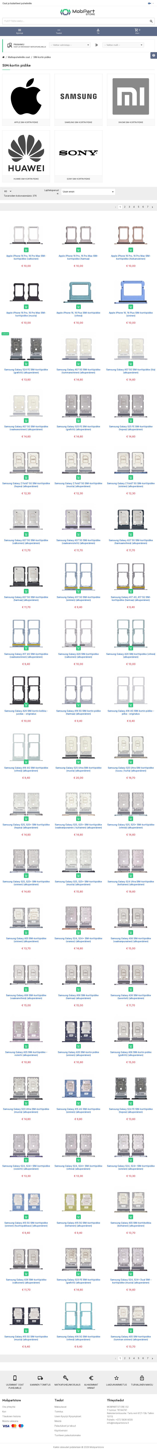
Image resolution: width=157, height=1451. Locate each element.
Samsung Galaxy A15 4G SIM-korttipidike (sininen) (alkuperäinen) (78, 1110)
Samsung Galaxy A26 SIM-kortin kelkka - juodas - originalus (26, 712)
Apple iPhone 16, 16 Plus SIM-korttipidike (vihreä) (78, 314)
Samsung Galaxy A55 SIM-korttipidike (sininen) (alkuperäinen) (26, 939)
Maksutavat (60, 1406)
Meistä (58, 1421)
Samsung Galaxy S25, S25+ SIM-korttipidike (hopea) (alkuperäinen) (26, 826)
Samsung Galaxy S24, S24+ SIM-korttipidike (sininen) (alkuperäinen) (131, 1167)
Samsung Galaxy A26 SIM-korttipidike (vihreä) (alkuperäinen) (130, 655)
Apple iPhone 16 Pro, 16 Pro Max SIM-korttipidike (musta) (26, 314)
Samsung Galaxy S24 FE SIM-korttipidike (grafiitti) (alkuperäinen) (26, 371)
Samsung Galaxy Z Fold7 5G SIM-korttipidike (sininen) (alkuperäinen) (131, 484)
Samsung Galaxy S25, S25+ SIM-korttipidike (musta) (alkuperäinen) (78, 883)
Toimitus (59, 1411)
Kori (4, 1411)
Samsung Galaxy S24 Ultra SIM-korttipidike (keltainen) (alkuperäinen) (131, 883)
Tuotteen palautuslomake (68, 1435)
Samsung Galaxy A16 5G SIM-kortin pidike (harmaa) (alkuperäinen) (78, 712)
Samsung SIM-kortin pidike (78, 122)
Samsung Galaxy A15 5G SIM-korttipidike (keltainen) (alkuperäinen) (78, 1224)
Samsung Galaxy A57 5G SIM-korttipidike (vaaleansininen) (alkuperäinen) (26, 428)
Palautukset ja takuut (65, 1425)
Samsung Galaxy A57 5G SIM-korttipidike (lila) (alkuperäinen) (130, 371)
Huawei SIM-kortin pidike (26, 179)
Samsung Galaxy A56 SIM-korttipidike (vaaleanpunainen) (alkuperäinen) (131, 939)
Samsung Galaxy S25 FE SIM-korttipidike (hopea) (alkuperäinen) (131, 428)
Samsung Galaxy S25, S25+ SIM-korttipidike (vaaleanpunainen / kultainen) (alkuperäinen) (78, 826)
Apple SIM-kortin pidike (26, 122)
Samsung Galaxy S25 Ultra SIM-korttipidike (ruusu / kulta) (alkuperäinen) (131, 769)
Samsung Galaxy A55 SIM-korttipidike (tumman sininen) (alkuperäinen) (131, 1338)
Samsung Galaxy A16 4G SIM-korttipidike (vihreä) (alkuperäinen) (26, 769)
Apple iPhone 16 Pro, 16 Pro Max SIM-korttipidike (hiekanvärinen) (131, 257)
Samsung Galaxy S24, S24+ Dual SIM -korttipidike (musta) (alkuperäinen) (130, 1281)
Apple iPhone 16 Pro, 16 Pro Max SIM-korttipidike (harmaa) (78, 257)
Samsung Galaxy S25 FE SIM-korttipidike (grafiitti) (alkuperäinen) (78, 428)
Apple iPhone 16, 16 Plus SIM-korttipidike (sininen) (131, 314)
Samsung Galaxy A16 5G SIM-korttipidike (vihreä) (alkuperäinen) (78, 1338)
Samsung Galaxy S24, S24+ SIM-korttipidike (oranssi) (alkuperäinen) (78, 939)
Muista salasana (10, 1421)
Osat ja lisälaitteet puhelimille (17, 3)
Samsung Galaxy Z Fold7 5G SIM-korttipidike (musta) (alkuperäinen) (78, 484)
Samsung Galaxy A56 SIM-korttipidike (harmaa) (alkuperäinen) (78, 996)
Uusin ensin (89, 192)
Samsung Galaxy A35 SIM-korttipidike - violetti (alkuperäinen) (26, 1053)
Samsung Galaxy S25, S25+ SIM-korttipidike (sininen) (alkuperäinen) (26, 883)
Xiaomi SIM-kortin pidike (131, 122)
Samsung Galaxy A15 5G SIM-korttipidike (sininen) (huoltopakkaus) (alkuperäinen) (26, 1224)
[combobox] (70, 45)
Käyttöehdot (61, 1430)
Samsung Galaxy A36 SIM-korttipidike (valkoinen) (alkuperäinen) (26, 1281)
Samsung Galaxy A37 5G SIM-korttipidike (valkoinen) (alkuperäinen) (26, 541)
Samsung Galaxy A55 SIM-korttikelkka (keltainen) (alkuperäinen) (131, 1224)
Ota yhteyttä (8, 1406)
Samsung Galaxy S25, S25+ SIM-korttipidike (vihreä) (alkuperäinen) (130, 826)
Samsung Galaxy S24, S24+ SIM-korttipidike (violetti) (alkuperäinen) (26, 1167)
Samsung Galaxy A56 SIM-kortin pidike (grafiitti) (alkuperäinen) (130, 1053)
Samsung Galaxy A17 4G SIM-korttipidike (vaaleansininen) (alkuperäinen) (26, 655)
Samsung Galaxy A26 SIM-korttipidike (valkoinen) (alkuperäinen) (78, 655)
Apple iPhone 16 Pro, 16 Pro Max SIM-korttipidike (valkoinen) (26, 257)
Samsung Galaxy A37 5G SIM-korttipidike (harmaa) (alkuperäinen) (26, 598)
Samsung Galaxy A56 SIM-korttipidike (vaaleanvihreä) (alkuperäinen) (26, 996)
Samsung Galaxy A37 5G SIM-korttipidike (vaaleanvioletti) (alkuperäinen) (78, 541)
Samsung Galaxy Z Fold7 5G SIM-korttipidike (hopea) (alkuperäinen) (26, 484)
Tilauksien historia (11, 1416)
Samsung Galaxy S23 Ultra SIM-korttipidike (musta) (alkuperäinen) (26, 1110)
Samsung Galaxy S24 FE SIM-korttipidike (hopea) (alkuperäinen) (131, 1110)
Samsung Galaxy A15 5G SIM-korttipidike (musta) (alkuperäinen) (26, 1338)
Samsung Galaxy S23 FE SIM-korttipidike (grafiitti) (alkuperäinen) (78, 1281)
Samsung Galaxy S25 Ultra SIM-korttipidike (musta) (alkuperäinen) (78, 769)
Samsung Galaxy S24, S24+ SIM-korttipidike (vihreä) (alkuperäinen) (78, 1167)
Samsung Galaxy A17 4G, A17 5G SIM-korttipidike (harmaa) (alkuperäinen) (131, 598)
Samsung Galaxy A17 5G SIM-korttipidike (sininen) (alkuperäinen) (78, 598)
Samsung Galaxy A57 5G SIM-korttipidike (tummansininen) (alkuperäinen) (78, 371)
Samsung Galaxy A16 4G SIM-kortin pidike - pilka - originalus (131, 712)
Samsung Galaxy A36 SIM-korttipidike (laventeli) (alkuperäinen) (131, 996)
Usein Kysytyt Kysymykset (68, 1416)
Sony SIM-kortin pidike (78, 179)
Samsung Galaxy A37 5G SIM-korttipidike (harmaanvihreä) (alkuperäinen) (131, 541)
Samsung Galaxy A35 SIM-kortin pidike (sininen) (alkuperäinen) (78, 1053)
